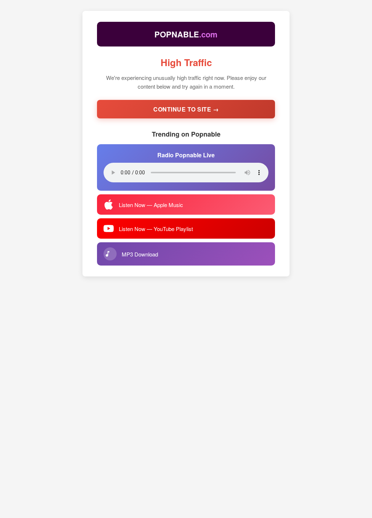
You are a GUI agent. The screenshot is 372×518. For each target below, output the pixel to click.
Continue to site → (186, 109)
